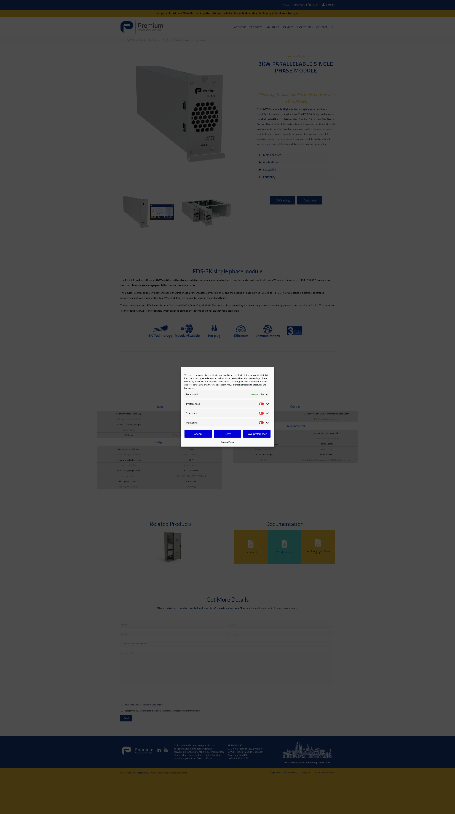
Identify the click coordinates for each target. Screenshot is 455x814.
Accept (198, 433)
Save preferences (257, 433)
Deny (227, 433)
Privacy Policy (227, 442)
